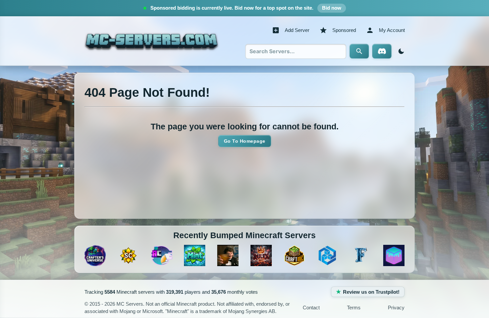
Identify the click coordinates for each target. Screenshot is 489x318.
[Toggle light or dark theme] (400, 51)
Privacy (396, 307)
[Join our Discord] (382, 51)
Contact (311, 307)
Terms (354, 307)
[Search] (359, 51)
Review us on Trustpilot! (371, 292)
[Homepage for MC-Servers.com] (151, 41)
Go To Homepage (244, 141)
